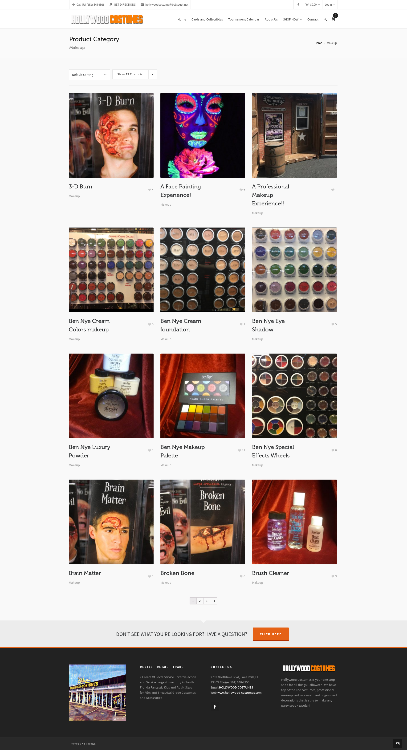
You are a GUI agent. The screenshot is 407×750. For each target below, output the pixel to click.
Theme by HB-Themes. (82, 744)
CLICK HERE (271, 634)
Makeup (74, 196)
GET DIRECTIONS (125, 5)
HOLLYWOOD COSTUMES (236, 687)
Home (318, 43)
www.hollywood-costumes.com (239, 693)
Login (328, 5)
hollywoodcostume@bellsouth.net (166, 5)
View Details (111, 150)
